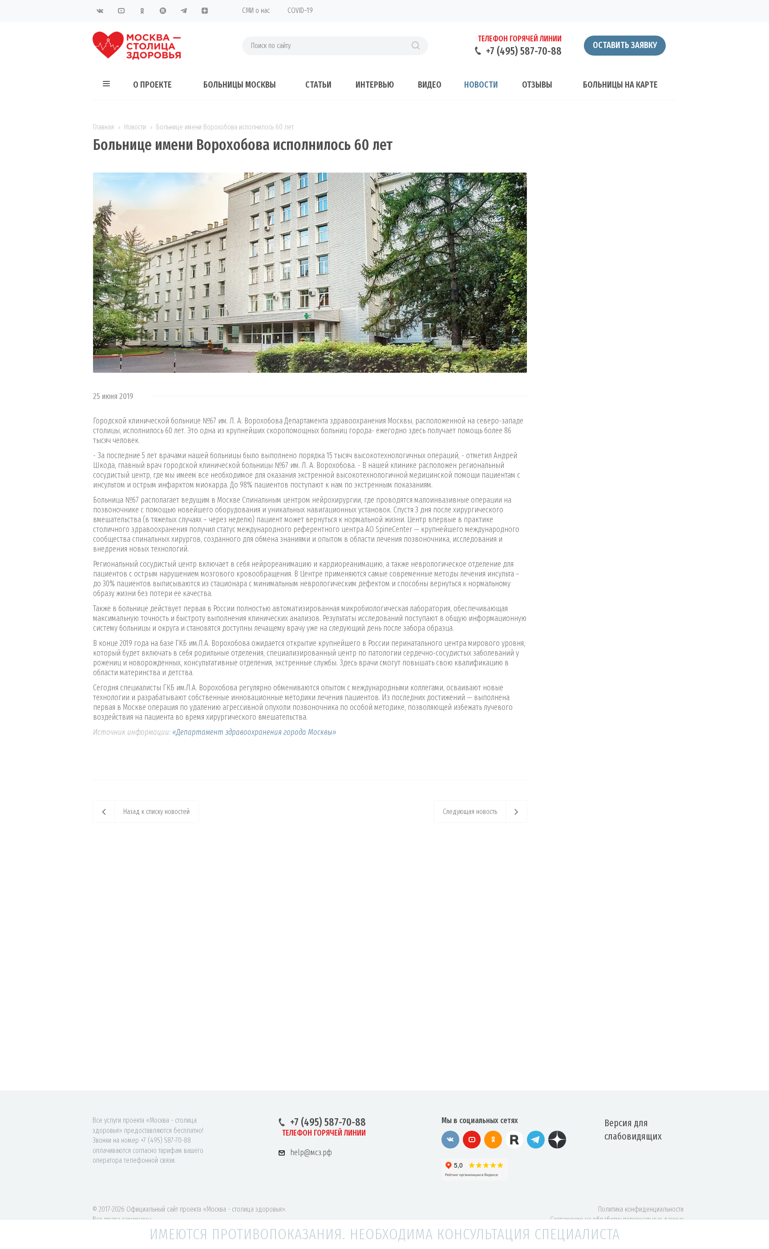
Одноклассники (142, 10)
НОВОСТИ (481, 84)
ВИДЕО (429, 84)
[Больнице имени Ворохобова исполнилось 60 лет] (310, 177)
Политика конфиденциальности (641, 1209)
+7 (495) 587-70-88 (524, 51)
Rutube (162, 10)
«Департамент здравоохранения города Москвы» (253, 732)
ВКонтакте (100, 10)
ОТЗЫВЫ (537, 84)
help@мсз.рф (311, 1152)
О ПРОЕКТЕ (152, 84)
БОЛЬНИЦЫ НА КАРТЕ (620, 84)
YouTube (121, 10)
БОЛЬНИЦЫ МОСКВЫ (239, 84)
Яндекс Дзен (204, 10)
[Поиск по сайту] (416, 45)
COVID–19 (300, 10)
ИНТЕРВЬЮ (375, 84)
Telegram (183, 10)
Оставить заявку (625, 45)
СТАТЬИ (318, 84)
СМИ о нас (256, 10)
